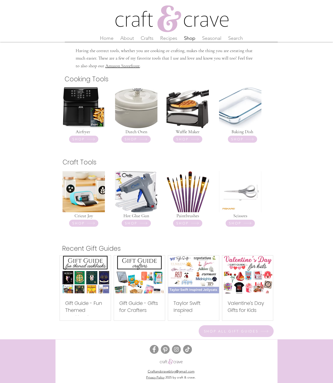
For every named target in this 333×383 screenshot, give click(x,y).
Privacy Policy (155, 377)
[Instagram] (176, 349)
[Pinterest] (165, 349)
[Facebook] (154, 349)
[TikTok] (187, 349)
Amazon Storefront (122, 66)
